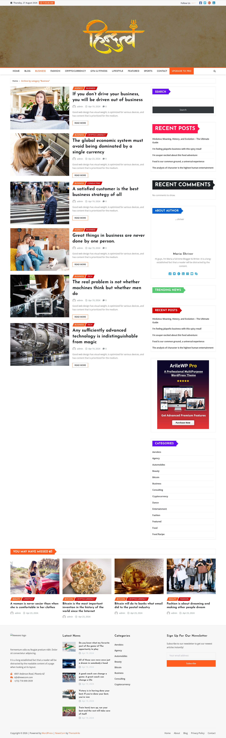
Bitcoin (155, 477)
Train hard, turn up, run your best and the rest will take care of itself (94, 711)
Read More (80, 123)
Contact (162, 71)
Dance (155, 502)
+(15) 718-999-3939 (23, 680)
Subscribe (191, 663)
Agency (156, 458)
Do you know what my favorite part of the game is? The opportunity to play (94, 646)
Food (154, 527)
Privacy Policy (197, 733)
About (177, 733)
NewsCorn (60, 733)
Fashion (55, 71)
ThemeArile (74, 733)
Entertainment (159, 508)
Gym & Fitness (99, 71)
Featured (133, 71)
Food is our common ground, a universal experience (178, 161)
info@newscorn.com (23, 677)
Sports (148, 71)
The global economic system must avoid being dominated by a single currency (107, 146)
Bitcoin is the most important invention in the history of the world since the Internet (83, 607)
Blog (27, 71)
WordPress (47, 733)
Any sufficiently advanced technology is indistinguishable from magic (105, 336)
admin (80, 106)
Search (160, 91)
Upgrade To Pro (181, 71)
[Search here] (215, 71)
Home (16, 71)
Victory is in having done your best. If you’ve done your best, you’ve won (94, 694)
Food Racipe (158, 534)
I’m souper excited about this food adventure (174, 155)
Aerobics (156, 452)
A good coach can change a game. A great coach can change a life (93, 677)
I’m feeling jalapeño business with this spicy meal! (176, 148)
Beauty (155, 471)
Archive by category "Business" (35, 81)
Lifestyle (117, 71)
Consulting (157, 489)
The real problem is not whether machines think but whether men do (106, 288)
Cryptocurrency (75, 71)
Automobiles (158, 464)
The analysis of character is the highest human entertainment (182, 167)
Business (40, 71)
